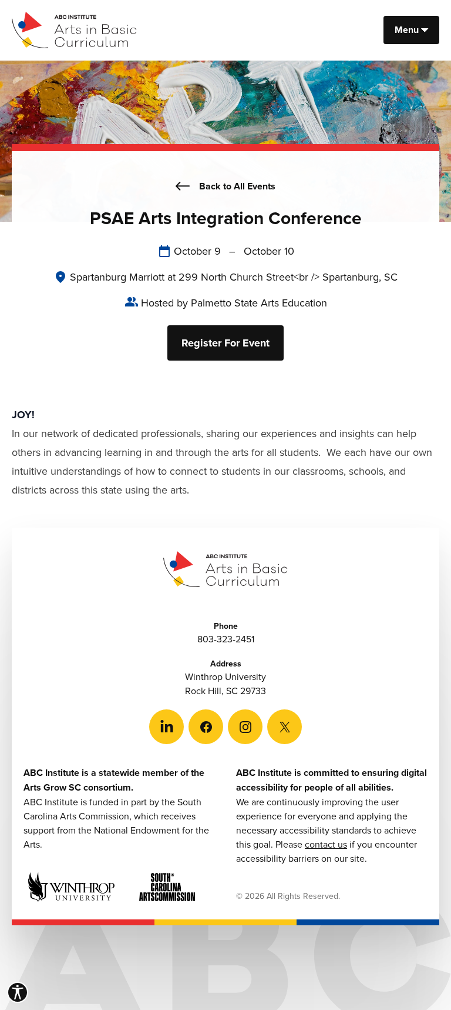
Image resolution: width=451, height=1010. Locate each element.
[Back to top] (421, 980)
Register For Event (225, 343)
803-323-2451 (225, 638)
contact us (326, 844)
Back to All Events (237, 186)
